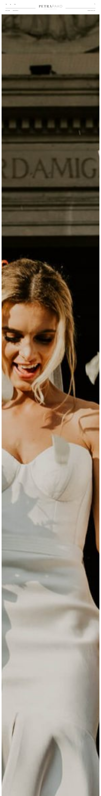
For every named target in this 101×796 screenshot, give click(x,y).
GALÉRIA (15, 10)
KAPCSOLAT (91, 10)
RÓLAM (8, 10)
